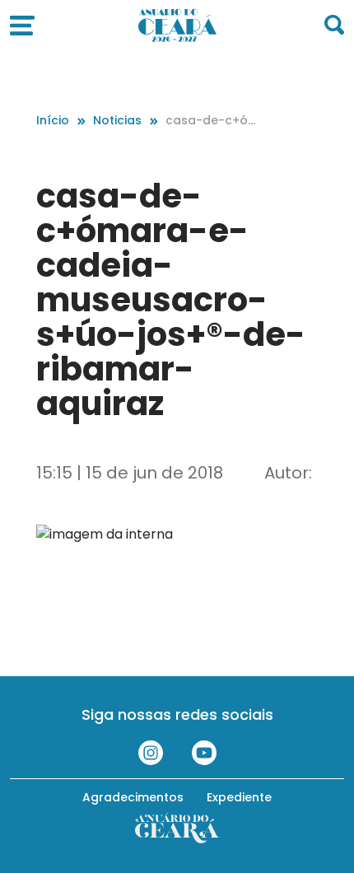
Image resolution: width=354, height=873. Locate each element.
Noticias (117, 120)
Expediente (239, 797)
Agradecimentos (133, 797)
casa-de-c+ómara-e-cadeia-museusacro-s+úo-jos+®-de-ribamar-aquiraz (212, 120)
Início (52, 120)
